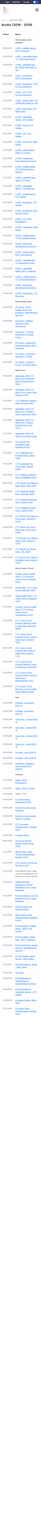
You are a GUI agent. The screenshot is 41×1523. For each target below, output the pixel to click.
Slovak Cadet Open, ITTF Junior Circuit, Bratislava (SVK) (26, 598)
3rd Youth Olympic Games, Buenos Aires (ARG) (24, 843)
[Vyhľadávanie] (31, 10)
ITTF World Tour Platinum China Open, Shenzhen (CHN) (26, 519)
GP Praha (19, 973)
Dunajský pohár (22, 835)
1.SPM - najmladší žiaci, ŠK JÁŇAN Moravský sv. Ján (26, 67)
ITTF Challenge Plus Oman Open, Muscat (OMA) (24, 466)
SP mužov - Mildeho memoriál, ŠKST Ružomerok (24, 323)
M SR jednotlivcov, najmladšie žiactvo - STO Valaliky (26, 992)
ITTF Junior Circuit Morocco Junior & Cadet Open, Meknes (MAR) (26, 689)
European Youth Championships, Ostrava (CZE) (25, 1011)
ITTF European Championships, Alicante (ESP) (26, 827)
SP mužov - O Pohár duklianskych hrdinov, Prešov (24, 334)
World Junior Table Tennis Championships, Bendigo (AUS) (25, 854)
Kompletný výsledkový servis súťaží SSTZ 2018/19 (25, 766)
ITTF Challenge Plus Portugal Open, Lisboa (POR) (25, 455)
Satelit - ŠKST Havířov (25, 788)
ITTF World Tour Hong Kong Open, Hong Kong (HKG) (25, 530)
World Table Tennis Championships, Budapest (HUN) (26, 918)
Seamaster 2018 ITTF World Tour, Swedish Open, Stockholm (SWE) (26, 411)
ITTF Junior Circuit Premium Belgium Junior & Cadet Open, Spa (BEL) (26, 664)
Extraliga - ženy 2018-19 (25, 758)
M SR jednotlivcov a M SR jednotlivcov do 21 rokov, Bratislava (26, 898)
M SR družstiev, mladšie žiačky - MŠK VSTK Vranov (25, 929)
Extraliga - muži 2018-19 (25, 752)
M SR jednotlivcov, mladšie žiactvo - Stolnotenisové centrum (25, 981)
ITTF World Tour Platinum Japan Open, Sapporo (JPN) (26, 541)
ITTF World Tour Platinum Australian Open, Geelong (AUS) (26, 560)
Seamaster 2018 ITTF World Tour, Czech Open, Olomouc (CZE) (26, 392)
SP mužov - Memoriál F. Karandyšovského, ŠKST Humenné (26, 345)
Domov (3, 20)
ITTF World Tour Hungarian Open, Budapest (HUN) (22, 444)
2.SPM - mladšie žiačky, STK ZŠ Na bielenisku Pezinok (25, 169)
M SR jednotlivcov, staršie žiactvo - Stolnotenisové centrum (26, 948)
